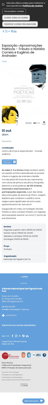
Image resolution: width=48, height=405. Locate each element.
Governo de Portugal (10, 372)
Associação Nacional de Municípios (16, 380)
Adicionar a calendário (7, 162)
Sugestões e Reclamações (14, 341)
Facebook (3, 31)
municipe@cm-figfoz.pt (18, 309)
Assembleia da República (12, 377)
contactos (11, 315)
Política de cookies (33, 5)
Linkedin (15, 31)
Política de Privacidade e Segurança (16, 365)
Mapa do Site (8, 344)
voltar (25, 276)
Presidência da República (12, 375)
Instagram (6, 31)
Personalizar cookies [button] (14, 11)
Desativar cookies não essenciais (20, 24)
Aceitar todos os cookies (16, 17)
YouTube (9, 31)
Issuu (12, 31)
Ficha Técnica (7, 363)
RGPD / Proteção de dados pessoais (16, 368)
